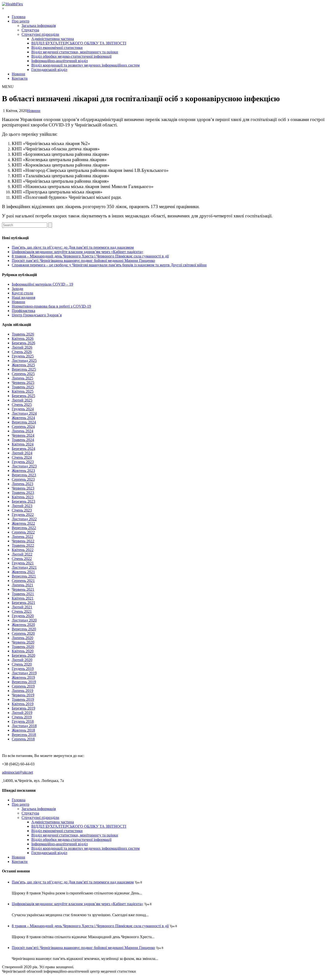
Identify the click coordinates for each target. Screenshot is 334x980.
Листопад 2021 (24, 567)
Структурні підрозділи (40, 34)
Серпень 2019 (23, 686)
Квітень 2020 (22, 651)
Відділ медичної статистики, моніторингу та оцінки (74, 52)
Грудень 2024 (23, 409)
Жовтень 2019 (23, 677)
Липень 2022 (22, 537)
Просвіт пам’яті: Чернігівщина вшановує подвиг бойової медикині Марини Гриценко (83, 260)
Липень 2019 (22, 691)
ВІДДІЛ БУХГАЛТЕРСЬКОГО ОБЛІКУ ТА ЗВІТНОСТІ (78, 43)
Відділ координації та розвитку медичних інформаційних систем (85, 65)
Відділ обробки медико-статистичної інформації (71, 56)
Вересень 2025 (24, 369)
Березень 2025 (23, 396)
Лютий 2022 (22, 554)
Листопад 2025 (24, 360)
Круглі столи (22, 293)
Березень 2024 (23, 448)
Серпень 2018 (23, 739)
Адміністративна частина (52, 39)
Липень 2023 (22, 484)
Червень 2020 (23, 642)
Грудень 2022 (23, 514)
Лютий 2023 (22, 506)
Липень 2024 (22, 431)
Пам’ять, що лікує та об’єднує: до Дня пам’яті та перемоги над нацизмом (73, 247)
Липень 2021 (22, 585)
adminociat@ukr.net (17, 772)
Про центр (20, 21)
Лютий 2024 (22, 453)
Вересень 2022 (24, 528)
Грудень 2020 (23, 616)
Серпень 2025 (23, 374)
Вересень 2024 (24, 422)
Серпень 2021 (23, 581)
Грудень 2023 (23, 462)
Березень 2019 (23, 708)
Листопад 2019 (24, 673)
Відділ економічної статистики (57, 47)
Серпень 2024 (23, 426)
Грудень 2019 (23, 669)
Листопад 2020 (24, 620)
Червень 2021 (23, 589)
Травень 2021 (23, 594)
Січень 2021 (22, 611)
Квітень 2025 (22, 391)
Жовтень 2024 (23, 418)
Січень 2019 (22, 717)
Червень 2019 (23, 695)
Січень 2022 (22, 559)
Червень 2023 (23, 488)
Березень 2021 (23, 603)
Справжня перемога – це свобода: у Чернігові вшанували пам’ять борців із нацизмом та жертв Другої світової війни (109, 265)
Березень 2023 (23, 501)
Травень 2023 (23, 492)
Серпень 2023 (23, 479)
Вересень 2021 (24, 576)
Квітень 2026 (22, 338)
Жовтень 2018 (23, 730)
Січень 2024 (22, 457)
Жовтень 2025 (23, 365)
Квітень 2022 (22, 550)
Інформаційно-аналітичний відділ (59, 61)
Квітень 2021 (22, 598)
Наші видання (23, 297)
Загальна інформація (39, 25)
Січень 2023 (22, 510)
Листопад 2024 (24, 413)
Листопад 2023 (24, 466)
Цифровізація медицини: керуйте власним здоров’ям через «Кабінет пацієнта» (77, 252)
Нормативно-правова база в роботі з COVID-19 (51, 306)
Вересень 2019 (24, 682)
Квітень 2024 (22, 444)
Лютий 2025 (22, 400)
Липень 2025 (22, 378)
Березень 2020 (23, 655)
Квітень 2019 (22, 704)
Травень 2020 (23, 647)
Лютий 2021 (22, 607)
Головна (18, 17)
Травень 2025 (23, 387)
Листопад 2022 (24, 519)
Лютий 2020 (22, 660)
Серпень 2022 (23, 532)
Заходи (17, 289)
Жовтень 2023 (23, 470)
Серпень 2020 (23, 633)
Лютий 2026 (22, 347)
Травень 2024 (23, 440)
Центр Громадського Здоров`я (37, 315)
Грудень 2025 (23, 356)
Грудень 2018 (23, 721)
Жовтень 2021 (23, 572)
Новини (18, 74)
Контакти (20, 78)
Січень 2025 (22, 404)
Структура (30, 30)
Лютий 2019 (22, 713)
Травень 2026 (23, 334)
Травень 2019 (23, 699)
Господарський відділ (49, 69)
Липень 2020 (22, 638)
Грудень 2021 (23, 563)
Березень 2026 (23, 343)
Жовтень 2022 (23, 523)
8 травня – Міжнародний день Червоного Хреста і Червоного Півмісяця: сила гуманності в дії (90, 256)
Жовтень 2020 (23, 625)
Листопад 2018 (24, 726)
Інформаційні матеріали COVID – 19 (42, 284)
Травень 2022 (23, 545)
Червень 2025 (23, 382)
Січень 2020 (22, 664)
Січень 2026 (22, 352)
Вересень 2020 (24, 629)
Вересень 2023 (24, 475)
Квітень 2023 (22, 497)
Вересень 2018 (24, 735)
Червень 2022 (23, 541)
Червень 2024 (23, 435)
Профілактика (23, 311)
